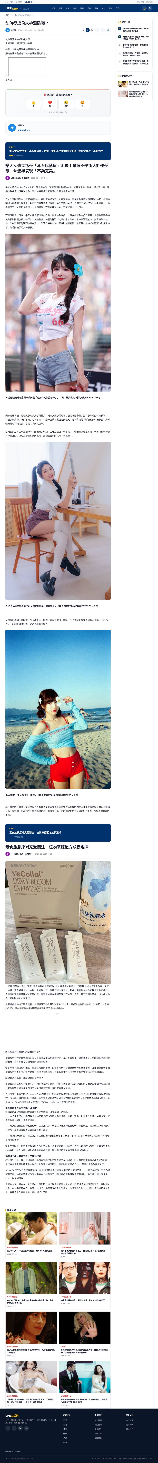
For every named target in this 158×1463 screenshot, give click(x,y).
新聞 (60, 8)
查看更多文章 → (24, 130)
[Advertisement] (58, 1032)
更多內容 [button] (98, 1415)
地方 (103, 8)
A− (83, 30)
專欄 (96, 8)
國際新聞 (98, 1425)
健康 (75, 8)
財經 (82, 8)
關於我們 (140, 2)
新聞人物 (98, 1433)
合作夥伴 (129, 1420)
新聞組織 (98, 1438)
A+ (92, 30)
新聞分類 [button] (66, 1415)
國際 (110, 8)
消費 (89, 8)
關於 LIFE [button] (130, 1415)
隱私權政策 (9, 1451)
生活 (67, 8)
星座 (117, 8)
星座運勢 (98, 1429)
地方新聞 (98, 1420)
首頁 (53, 8)
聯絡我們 (149, 2)
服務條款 (18, 1451)
